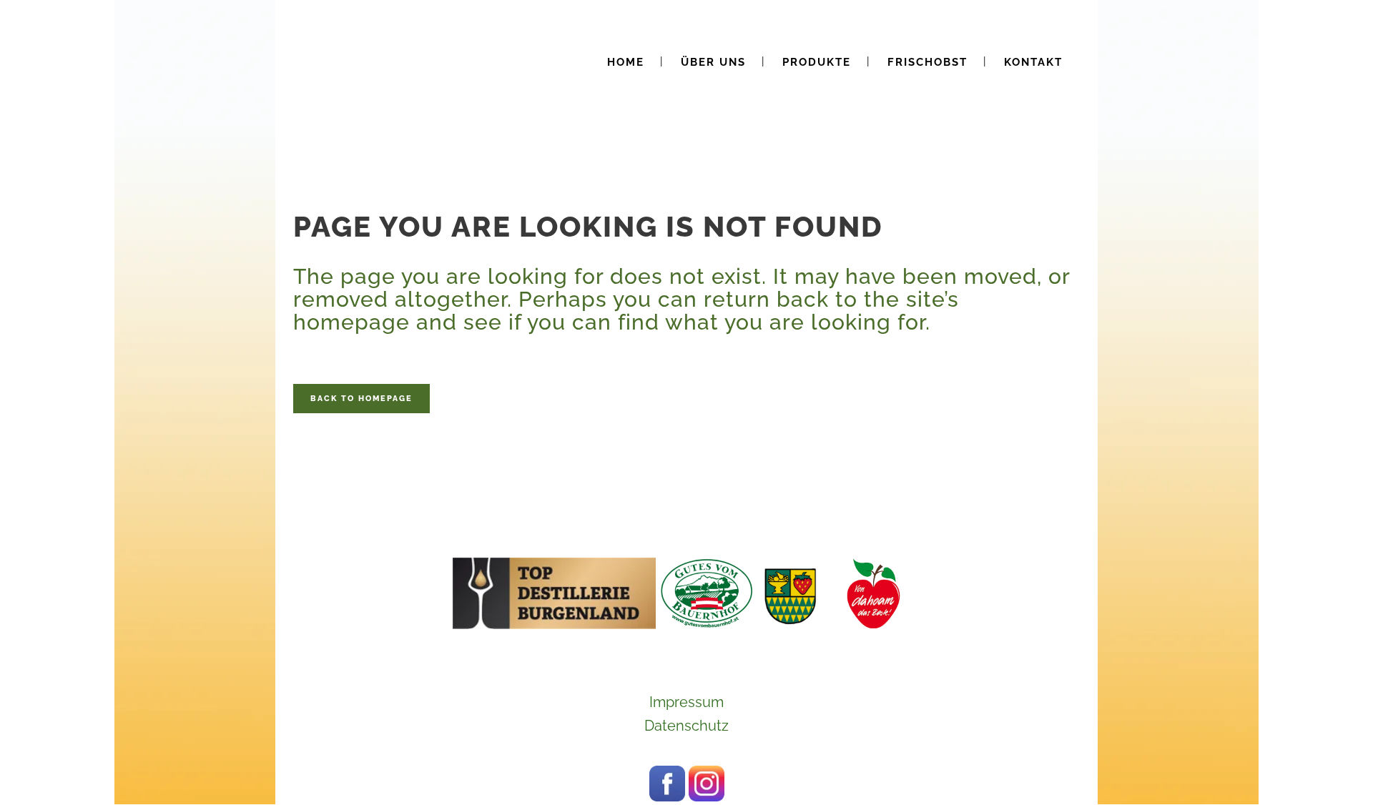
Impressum (686, 702)
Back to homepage (361, 398)
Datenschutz (686, 725)
